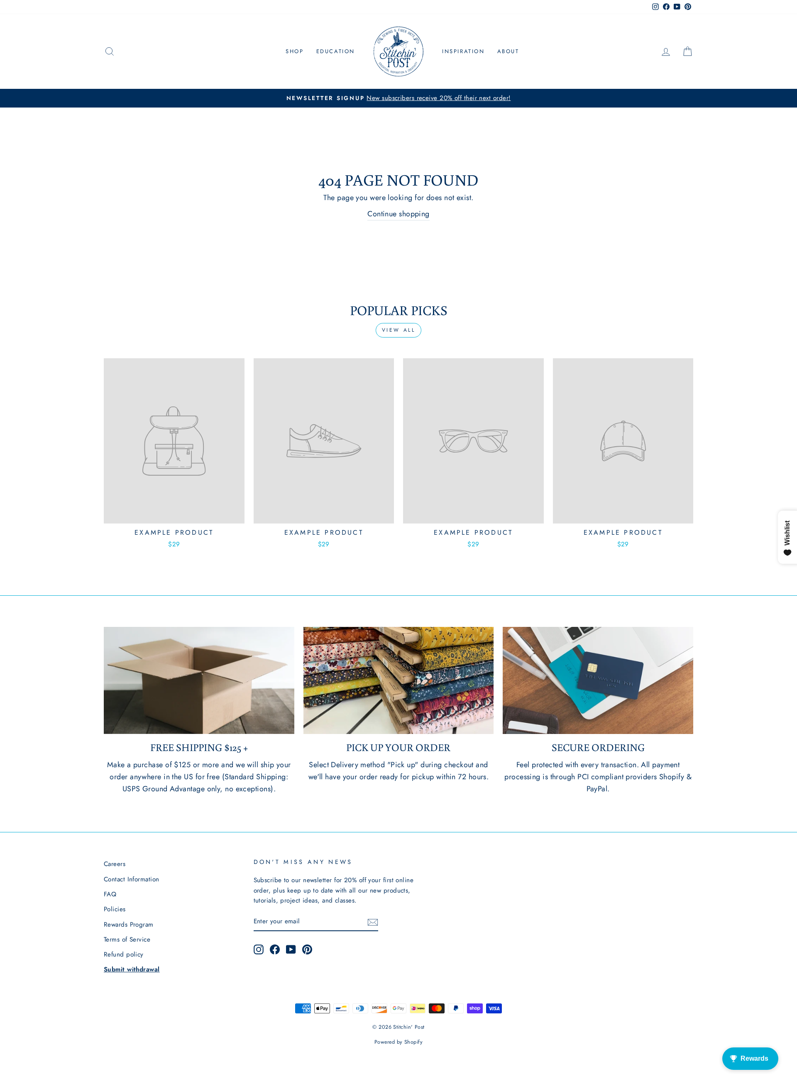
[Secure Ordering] (598, 680)
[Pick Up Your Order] (398, 680)
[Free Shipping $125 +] (199, 680)
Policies (115, 909)
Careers (114, 863)
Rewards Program (129, 924)
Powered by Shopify (398, 1042)
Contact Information (131, 879)
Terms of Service (127, 939)
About (508, 51)
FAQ (110, 894)
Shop (294, 51)
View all (399, 330)
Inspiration (463, 51)
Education (335, 51)
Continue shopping (398, 213)
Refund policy (124, 954)
